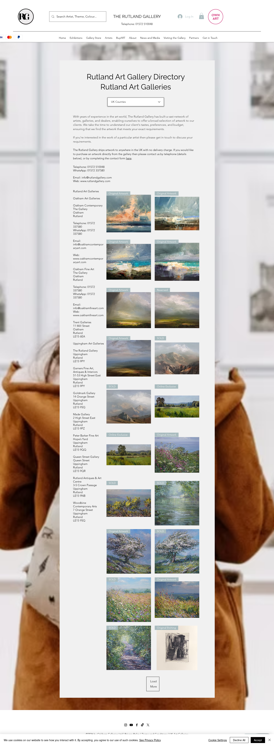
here (128, 158)
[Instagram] (125, 725)
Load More (153, 683)
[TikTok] (142, 725)
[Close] (269, 740)
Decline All (239, 740)
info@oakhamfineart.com (88, 308)
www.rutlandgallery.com (95, 181)
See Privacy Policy (150, 740)
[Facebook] (137, 725)
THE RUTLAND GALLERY (137, 16)
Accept (258, 740)
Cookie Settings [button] (217, 740)
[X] (148, 725)
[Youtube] (131, 725)
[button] (201, 16)
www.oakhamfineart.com (88, 315)
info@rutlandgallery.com (97, 177)
